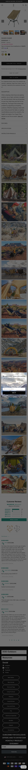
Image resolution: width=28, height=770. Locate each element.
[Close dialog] (25, 374)
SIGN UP (14, 392)
